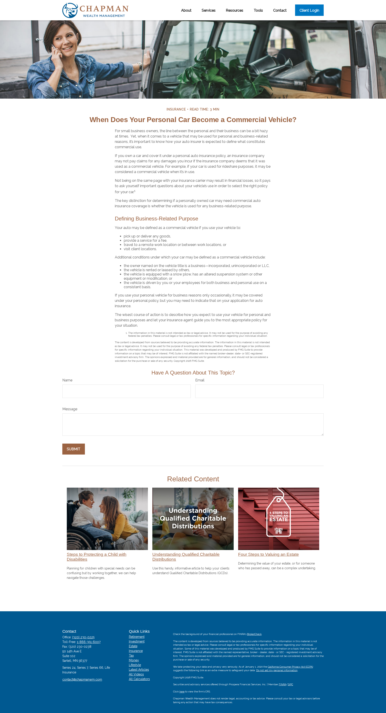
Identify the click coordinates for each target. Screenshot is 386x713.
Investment (137, 641)
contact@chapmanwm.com (82, 679)
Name (67, 380)
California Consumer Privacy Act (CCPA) (290, 666)
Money (134, 660)
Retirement (137, 637)
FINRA (282, 684)
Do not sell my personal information (277, 670)
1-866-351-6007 (89, 642)
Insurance (136, 651)
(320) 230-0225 (83, 637)
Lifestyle (135, 665)
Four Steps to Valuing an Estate (268, 554)
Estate (133, 646)
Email (199, 380)
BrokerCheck (254, 634)
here (182, 691)
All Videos (136, 674)
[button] (186, 10)
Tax (131, 655)
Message (69, 409)
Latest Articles (139, 669)
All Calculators (139, 679)
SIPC (290, 684)
